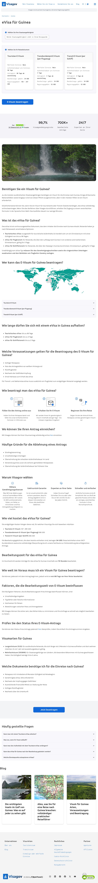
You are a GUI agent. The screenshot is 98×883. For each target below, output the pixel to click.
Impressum (58, 845)
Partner (87, 841)
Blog (77, 4)
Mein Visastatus (28, 4)
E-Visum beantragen (17, 101)
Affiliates (88, 849)
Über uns (8, 845)
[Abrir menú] (95, 4)
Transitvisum (28, 849)
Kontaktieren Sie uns (65, 4)
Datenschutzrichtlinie (63, 860)
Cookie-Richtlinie (61, 856)
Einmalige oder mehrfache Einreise (33, 855)
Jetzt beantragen (49, 709)
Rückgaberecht (59, 865)
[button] (85, 4)
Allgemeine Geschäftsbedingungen (62, 851)
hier (51, 435)
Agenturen (87, 845)
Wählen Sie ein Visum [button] (44, 4)
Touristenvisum (29, 845)
